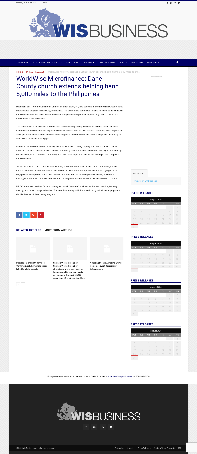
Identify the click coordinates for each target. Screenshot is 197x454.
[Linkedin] (171, 3)
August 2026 (155, 199)
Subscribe (119, 448)
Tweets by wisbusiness (145, 180)
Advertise (131, 448)
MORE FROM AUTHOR (58, 230)
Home (44, 3)
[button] (177, 62)
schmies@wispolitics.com (120, 376)
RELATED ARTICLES (28, 230)
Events (123, 62)
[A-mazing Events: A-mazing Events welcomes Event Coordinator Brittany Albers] (106, 248)
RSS (179, 448)
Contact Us (137, 62)
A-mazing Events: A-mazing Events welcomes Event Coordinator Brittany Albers (106, 266)
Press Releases (107, 62)
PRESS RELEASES (35, 71)
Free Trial (23, 62)
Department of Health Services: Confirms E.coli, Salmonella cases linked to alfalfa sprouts (31, 266)
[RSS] (175, 3)
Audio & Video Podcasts (44, 62)
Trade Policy (89, 62)
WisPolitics (153, 62)
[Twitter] (179, 3)
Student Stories (69, 62)
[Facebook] (167, 3)
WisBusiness (139, 173)
